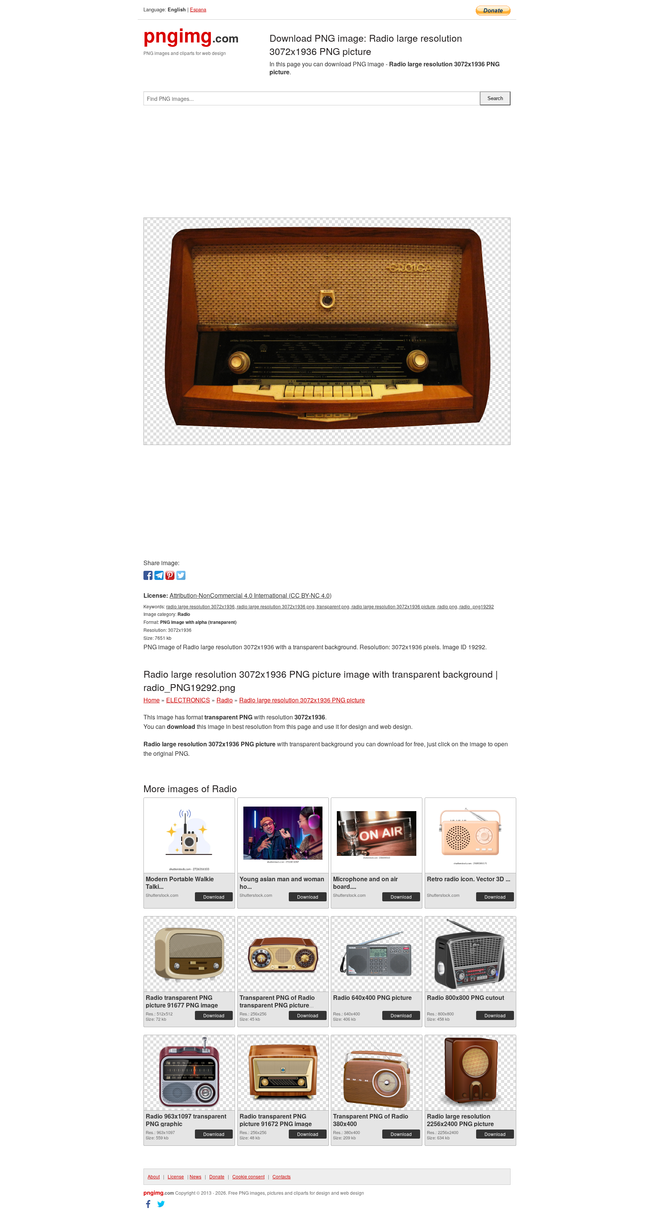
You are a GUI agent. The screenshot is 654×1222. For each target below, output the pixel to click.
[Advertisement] (327, 164)
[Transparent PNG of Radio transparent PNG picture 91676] (283, 954)
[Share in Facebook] (148, 575)
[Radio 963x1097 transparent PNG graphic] (189, 1073)
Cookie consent (248, 1176)
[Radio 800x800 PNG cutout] (470, 954)
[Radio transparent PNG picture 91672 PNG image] (283, 1073)
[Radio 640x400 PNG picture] (376, 954)
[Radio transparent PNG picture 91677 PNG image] (189, 954)
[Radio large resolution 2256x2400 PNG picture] (470, 1073)
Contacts (281, 1176)
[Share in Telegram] (159, 575)
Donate (216, 1176)
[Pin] (169, 575)
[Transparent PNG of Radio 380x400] (377, 1073)
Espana (198, 9)
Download (213, 896)
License (176, 1176)
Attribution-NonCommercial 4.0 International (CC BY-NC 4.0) (251, 595)
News (195, 1176)
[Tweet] (180, 575)
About (154, 1176)
